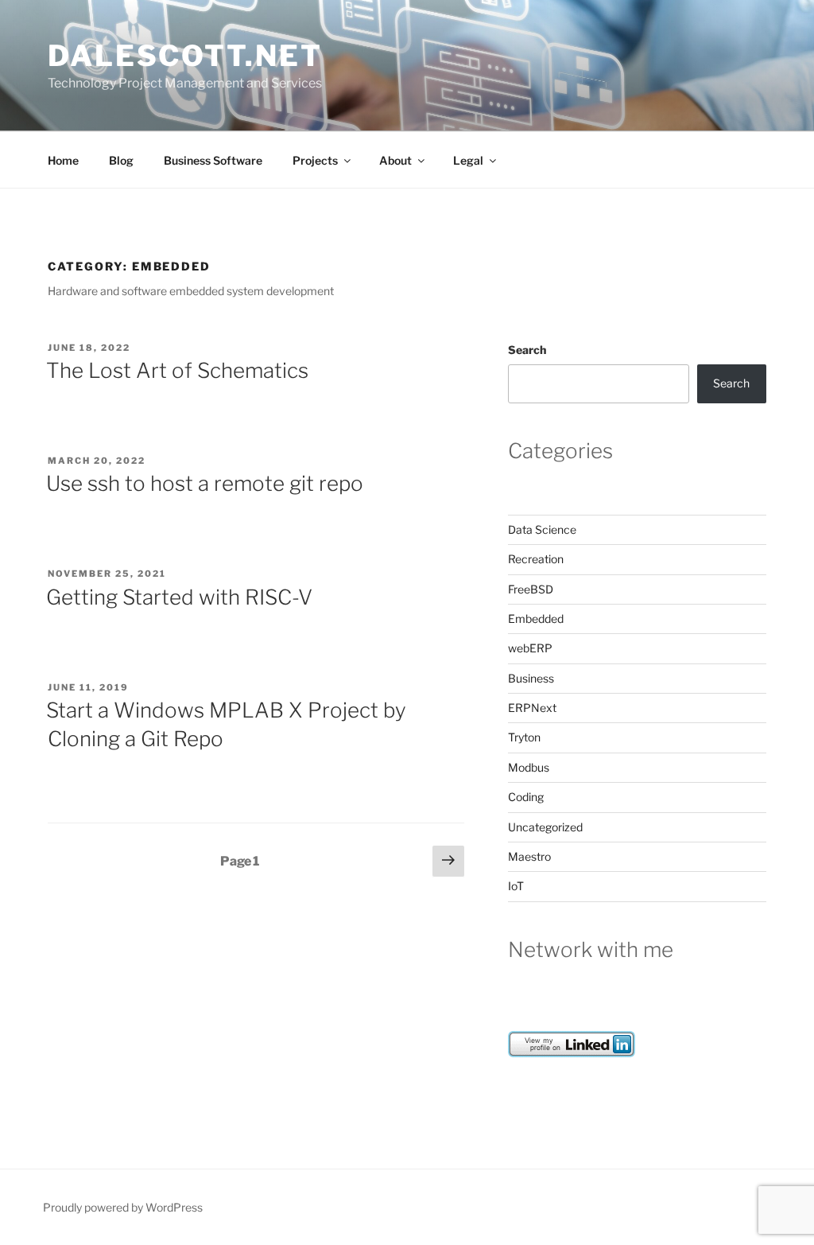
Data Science (542, 529)
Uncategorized (545, 827)
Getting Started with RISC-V (179, 597)
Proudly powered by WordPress (123, 1207)
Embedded (536, 618)
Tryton (524, 737)
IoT (516, 886)
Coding (526, 796)
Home (63, 160)
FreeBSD (530, 589)
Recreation (536, 559)
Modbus (528, 767)
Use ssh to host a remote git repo (204, 483)
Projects (315, 160)
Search (527, 349)
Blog (121, 160)
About (395, 160)
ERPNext (532, 707)
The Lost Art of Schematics (177, 370)
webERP (530, 648)
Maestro (529, 856)
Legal (468, 160)
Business (531, 678)
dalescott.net (185, 55)
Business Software (213, 160)
